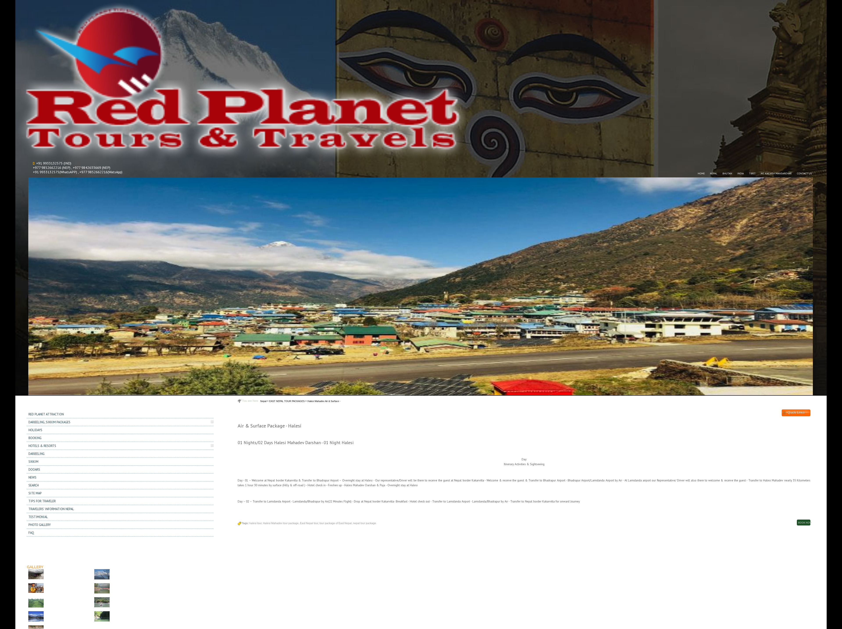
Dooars (34, 469)
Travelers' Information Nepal (51, 509)
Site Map (35, 493)
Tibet (752, 173)
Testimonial (38, 517)
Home (701, 173)
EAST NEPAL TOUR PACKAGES (287, 401)
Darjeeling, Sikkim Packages (49, 422)
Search (34, 485)
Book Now (804, 522)
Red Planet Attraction (46, 414)
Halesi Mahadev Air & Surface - (324, 401)
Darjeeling (37, 454)
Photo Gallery (40, 525)
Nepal (713, 173)
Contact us (804, 173)
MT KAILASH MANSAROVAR (776, 173)
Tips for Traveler (42, 501)
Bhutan (727, 173)
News (32, 477)
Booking (35, 438)
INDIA (740, 173)
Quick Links (796, 413)
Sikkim (33, 461)
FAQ (31, 533)
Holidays (35, 430)
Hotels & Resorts (42, 446)
